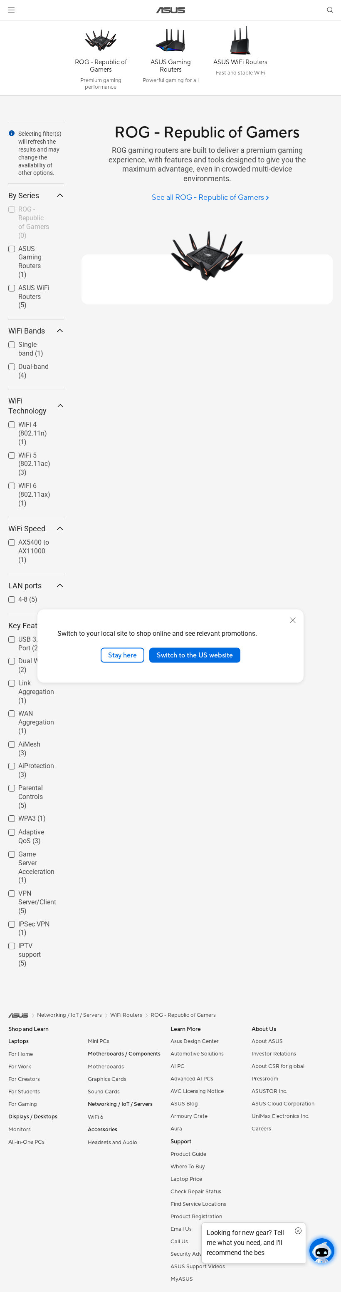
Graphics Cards (107, 1079)
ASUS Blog (184, 1103)
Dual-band (23, 364)
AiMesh (19, 742)
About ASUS (267, 1041)
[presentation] (11, 133)
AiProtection (26, 764)
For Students (24, 1091)
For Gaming (22, 1104)
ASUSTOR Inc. (269, 1091)
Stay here (122, 655)
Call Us (179, 1241)
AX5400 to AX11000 (23, 543)
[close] (292, 620)
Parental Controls (20, 789)
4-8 (12, 597)
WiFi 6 (95, 1117)
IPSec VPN (24, 922)
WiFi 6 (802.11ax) (24, 487)
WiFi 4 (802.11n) (22, 425)
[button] (11, 10)
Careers (261, 1128)
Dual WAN (23, 659)
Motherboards (106, 1066)
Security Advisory (192, 1254)
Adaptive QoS (28, 830)
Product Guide (188, 1154)
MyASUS (181, 1279)
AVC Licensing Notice (197, 1091)
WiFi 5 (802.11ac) (24, 456)
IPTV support (27, 944)
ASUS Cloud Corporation (283, 1103)
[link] (170, 10)
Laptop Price (186, 1179)
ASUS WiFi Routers (24, 289)
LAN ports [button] (25, 585)
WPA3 (17, 816)
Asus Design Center (194, 1041)
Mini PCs (98, 1041)
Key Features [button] (30, 625)
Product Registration (196, 1216)
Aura (176, 1128)
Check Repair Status (195, 1191)
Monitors (19, 1129)
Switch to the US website (195, 655)
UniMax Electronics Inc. (280, 1116)
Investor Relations (274, 1054)
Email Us (181, 1229)
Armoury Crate (189, 1116)
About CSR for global (278, 1066)
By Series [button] (23, 195)
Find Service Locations (198, 1204)
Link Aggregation (26, 684)
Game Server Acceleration (27, 855)
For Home (20, 1054)
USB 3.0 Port (26, 637)
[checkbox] (32, 262)
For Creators (24, 1079)
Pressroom (265, 1078)
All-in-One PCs (26, 1142)
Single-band (25, 342)
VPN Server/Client (27, 894)
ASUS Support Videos (197, 1266)
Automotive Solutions (197, 1054)
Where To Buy (187, 1166)
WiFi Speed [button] (26, 528)
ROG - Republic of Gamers (30, 210)
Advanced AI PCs (191, 1078)
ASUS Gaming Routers (29, 250)
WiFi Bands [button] (26, 330)
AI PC (177, 1066)
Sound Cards (104, 1091)
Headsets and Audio (112, 1142)
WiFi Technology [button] (27, 405)
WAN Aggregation (26, 714)
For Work (19, 1066)
